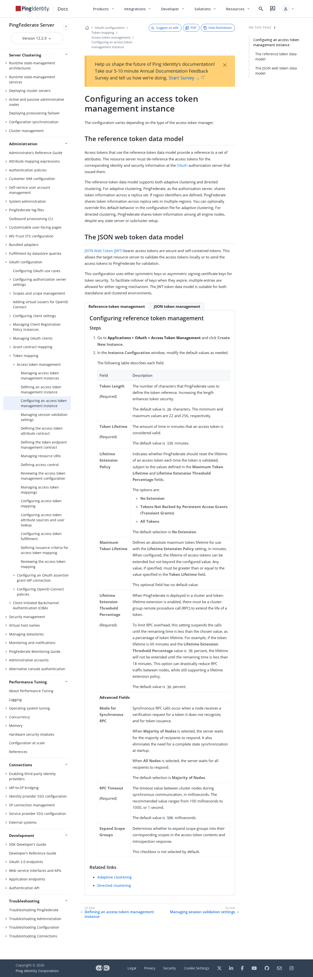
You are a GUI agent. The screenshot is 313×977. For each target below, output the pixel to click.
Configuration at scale (27, 743)
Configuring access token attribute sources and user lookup (43, 519)
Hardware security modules (31, 734)
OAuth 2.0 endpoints (26, 861)
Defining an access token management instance (41, 389)
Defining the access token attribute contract (42, 431)
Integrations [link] (137, 8)
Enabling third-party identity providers (32, 776)
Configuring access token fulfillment (41, 536)
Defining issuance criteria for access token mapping (44, 550)
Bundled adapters (24, 244)
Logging (15, 699)
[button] (287, 9)
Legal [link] (131, 968)
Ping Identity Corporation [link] (37, 970)
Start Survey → (184, 78)
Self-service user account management (29, 190)
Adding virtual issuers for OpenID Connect (40, 304)
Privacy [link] (149, 968)
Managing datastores (26, 634)
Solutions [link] (205, 8)
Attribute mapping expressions (34, 161)
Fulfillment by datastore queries (35, 253)
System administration (27, 201)
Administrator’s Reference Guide (35, 152)
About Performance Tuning (31, 690)
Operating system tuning (29, 708)
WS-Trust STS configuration (31, 236)
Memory (15, 725)
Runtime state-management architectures (32, 65)
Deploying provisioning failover (34, 113)
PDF (193, 27)
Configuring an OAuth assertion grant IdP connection (43, 578)
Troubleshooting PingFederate (33, 910)
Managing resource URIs (41, 456)
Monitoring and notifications (32, 642)
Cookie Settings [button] (196, 968)
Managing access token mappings (40, 490)
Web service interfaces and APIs (35, 870)
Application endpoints (27, 879)
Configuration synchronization (33, 122)
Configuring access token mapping (41, 503)
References (18, 751)
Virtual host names (24, 625)
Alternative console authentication (37, 668)
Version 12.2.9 (35, 38)
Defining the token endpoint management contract (44, 445)
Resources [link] (238, 8)
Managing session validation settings (44, 417)
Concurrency (19, 717)
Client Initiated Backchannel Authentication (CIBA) (36, 605)
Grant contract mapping (32, 346)
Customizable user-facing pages (35, 227)
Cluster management (26, 130)
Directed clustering (114, 885)
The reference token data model (276, 56)
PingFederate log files (26, 210)
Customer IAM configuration (32, 178)
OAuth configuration (25, 262)
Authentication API (24, 888)
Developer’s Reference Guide (32, 853)
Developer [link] (173, 8)
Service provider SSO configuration (37, 813)
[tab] (117, 306)
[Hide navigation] (66, 26)
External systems (23, 822)
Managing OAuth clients (33, 338)
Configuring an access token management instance (44, 403)
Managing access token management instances (40, 375)
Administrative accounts (29, 660)
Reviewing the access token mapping (43, 564)
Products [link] (103, 8)
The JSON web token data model (276, 71)
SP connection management (32, 805)
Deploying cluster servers (30, 90)
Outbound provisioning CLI (31, 218)
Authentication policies (28, 170)
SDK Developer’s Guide (27, 844)
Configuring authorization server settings (39, 282)
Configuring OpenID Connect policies (40, 592)
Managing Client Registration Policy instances (37, 327)
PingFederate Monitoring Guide (34, 651)
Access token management (39, 364)
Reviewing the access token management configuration (43, 476)
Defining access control (40, 464)
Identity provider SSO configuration (38, 796)
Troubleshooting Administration (35, 918)
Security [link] (169, 968)
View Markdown (220, 27)
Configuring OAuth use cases (36, 270)
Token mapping (25, 355)
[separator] (71, 488)
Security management (27, 616)
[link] (32, 9)
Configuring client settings (34, 315)
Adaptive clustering (114, 877)
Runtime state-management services (32, 79)
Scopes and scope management (39, 293)
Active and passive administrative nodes (36, 102)
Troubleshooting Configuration (34, 927)
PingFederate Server (31, 25)
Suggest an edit (167, 27)
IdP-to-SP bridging (24, 787)
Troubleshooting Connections (33, 936)
